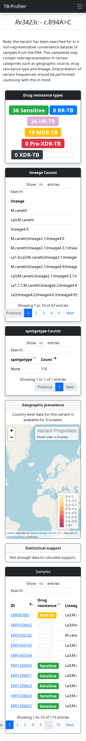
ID (13, 605)
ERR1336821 (21, 675)
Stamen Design (38, 533)
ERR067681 (20, 615)
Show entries (43, 184)
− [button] (11, 437)
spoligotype (21, 359)
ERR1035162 (21, 635)
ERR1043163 (21, 645)
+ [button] (11, 430)
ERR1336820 (21, 665)
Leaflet (10, 533)
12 (58, 724)
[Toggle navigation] (79, 6)
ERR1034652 (21, 625)
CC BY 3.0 (54, 533)
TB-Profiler (15, 6)
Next (70, 312)
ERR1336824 (21, 695)
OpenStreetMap (15, 537)
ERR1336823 (21, 685)
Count (46, 359)
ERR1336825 (21, 705)
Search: (17, 191)
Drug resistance (47, 603)
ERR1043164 (21, 655)
